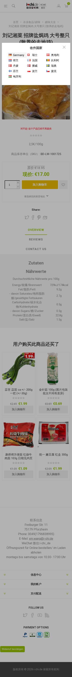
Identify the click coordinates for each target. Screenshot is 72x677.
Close (64, 47)
